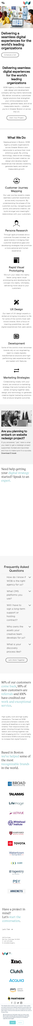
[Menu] (3, 3)
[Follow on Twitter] (18, 1003)
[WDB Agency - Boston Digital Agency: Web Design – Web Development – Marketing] (26, 3)
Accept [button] (12, 1022)
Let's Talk (6, 929)
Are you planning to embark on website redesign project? (14, 434)
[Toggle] (29, 577)
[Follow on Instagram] (15, 1003)
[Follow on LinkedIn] (21, 1003)
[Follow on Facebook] (12, 1003)
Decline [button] (20, 1022)
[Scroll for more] (16, 739)
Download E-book (8, 453)
